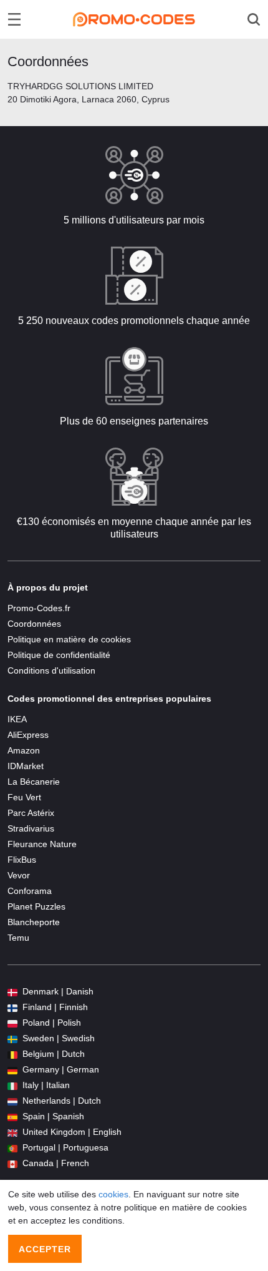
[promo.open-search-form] (253, 19)
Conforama (29, 891)
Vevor (18, 875)
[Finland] (12, 1007)
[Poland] (12, 1022)
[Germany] (12, 1069)
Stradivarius (30, 828)
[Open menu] (14, 19)
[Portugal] (12, 1147)
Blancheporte (33, 922)
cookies (113, 1194)
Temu (18, 938)
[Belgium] (12, 1054)
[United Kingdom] (12, 1132)
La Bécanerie (33, 782)
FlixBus (21, 860)
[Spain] (12, 1116)
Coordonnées (34, 624)
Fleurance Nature (42, 844)
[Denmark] (12, 991)
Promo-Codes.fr (38, 608)
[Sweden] (12, 1038)
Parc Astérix (30, 813)
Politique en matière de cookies (69, 639)
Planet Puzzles (36, 906)
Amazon (23, 750)
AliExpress (28, 735)
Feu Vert (24, 797)
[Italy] (12, 1085)
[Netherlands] (12, 1100)
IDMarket (25, 766)
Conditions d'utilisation (51, 670)
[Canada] (12, 1163)
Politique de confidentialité (58, 655)
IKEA (17, 719)
